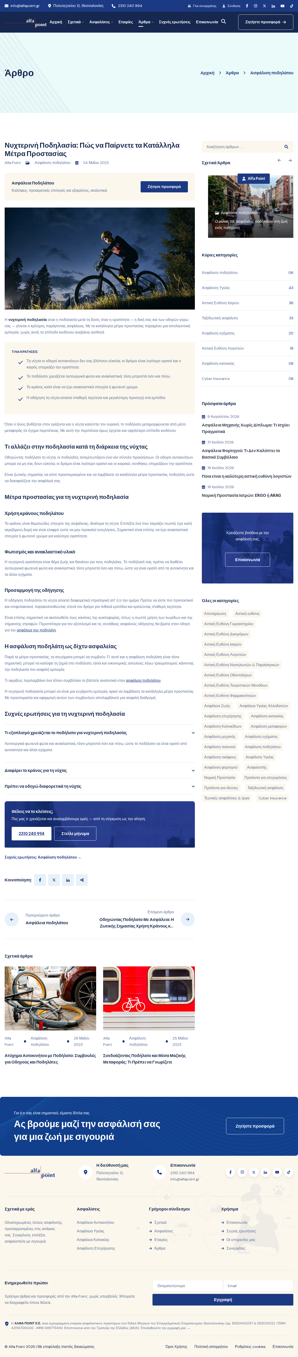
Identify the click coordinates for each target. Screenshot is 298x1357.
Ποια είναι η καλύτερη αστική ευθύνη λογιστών (246, 476)
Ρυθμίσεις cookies (250, 1346)
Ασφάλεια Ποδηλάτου (33, 183)
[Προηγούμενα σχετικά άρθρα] (290, 160)
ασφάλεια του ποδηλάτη (36, 630)
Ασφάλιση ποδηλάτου (53, 162)
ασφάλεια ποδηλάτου (143, 680)
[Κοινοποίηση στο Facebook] (40, 880)
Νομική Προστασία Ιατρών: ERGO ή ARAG (241, 495)
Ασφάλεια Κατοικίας (93, 1239)
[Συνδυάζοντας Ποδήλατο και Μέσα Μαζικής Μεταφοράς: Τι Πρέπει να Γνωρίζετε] (149, 999)
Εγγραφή (223, 1299)
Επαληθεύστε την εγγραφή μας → (165, 1328)
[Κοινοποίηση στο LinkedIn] (68, 880)
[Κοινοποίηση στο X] (54, 880)
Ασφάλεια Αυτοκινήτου (95, 1222)
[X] (264, 5)
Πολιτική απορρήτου (211, 1346)
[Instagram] (255, 6)
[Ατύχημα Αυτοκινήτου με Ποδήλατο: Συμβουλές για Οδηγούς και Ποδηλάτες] (51, 999)
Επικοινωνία (283, 1346)
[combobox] (240, 147)
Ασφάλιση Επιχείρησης (96, 1248)
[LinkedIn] (273, 6)
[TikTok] (291, 6)
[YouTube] (282, 6)
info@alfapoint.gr (25, 5)
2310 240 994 (130, 5)
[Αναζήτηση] (223, 21)
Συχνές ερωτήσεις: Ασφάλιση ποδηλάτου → (43, 857)
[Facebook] (247, 6)
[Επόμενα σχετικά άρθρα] (279, 160)
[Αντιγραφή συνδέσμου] (82, 880)
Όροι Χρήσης (176, 1346)
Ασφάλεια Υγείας (90, 1231)
